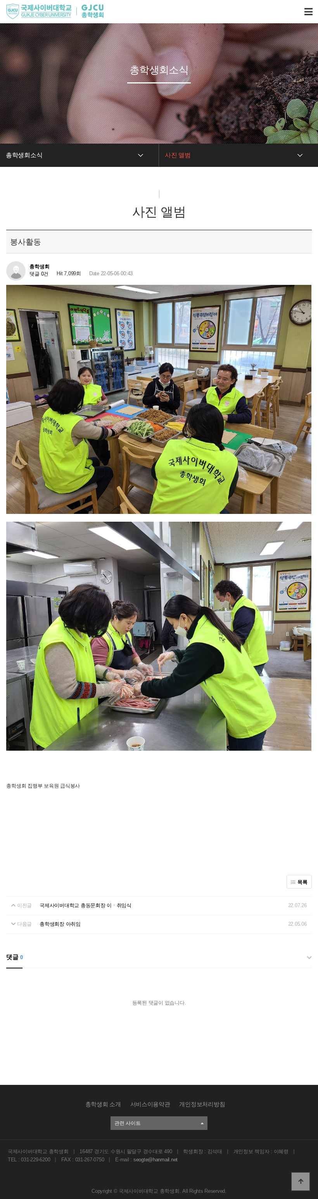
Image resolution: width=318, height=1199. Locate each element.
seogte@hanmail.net (155, 1160)
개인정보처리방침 (202, 1104)
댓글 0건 (38, 273)
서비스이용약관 (150, 1104)
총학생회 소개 (103, 1104)
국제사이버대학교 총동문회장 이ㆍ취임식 (85, 905)
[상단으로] (300, 1181)
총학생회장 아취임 (60, 924)
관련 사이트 (127, 1123)
